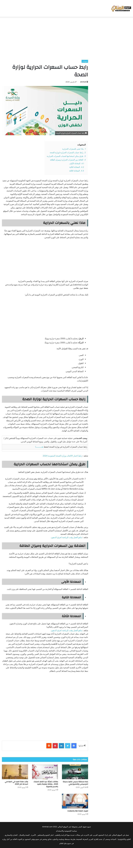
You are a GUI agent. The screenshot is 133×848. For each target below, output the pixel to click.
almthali (83, 82)
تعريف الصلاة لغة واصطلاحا (77, 811)
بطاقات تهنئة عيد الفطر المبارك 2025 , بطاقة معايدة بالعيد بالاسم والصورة (46, 784)
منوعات (84, 61)
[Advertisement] (66, 37)
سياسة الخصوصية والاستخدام (66, 831)
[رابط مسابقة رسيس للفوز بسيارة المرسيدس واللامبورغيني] (75, 771)
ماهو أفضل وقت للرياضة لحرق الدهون (66, 537)
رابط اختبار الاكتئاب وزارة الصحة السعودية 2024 (62, 456)
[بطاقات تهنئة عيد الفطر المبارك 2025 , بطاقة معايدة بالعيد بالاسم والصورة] (45, 771)
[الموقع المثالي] (121, 8)
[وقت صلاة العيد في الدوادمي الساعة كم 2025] (15, 771)
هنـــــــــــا (39, 447)
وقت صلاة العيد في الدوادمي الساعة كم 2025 (16, 783)
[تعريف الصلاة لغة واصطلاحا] (75, 801)
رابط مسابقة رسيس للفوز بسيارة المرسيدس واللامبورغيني (75, 783)
